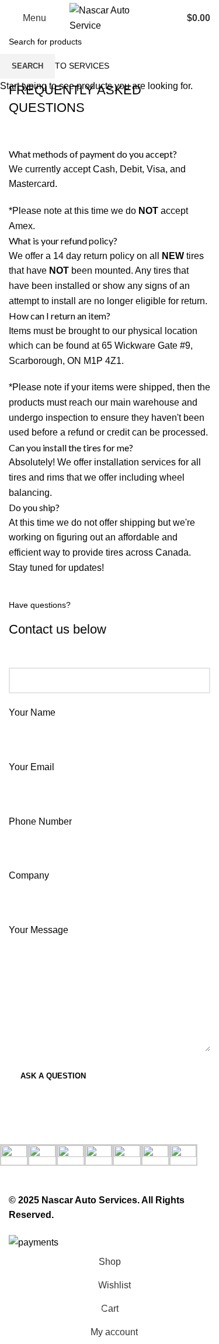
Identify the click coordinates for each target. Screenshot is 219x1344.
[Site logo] (109, 17)
